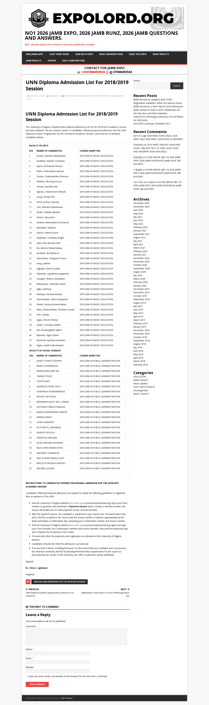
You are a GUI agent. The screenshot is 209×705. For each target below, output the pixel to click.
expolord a (54, 95)
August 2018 (139, 343)
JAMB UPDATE (140, 380)
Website (30, 667)
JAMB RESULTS (33, 60)
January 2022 (139, 230)
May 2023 (138, 213)
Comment (31, 626)
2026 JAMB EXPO (34, 54)
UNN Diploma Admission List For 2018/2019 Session (59, 581)
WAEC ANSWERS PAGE (111, 54)
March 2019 (139, 320)
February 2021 (140, 251)
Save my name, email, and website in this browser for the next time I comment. (68, 676)
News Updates (83, 95)
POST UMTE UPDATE (100, 95)
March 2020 (139, 278)
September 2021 (141, 234)
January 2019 (139, 326)
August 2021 (139, 237)
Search (136, 80)
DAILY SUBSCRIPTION (73, 60)
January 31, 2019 (37, 95)
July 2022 (137, 216)
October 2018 (140, 337)
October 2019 (140, 295)
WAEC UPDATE (141, 393)
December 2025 (141, 203)
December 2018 (141, 330)
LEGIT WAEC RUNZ (59, 54)
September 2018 (141, 340)
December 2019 (141, 289)
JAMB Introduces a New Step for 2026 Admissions (158, 106)
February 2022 (140, 227)
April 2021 (138, 244)
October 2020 (140, 264)
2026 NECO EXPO (84, 54)
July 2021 (137, 241)
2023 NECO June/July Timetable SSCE (151, 123)
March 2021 (139, 247)
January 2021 (139, 254)
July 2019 (137, 306)
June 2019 (138, 309)
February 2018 (140, 364)
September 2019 (141, 299)
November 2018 (141, 333)
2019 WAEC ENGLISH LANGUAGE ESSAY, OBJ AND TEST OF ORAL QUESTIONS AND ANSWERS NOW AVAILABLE (156, 148)
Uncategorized (117, 95)
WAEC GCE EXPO (137, 54)
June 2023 (138, 210)
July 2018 (137, 347)
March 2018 (139, 361)
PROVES (52, 60)
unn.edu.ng (76, 503)
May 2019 (138, 313)
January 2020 (139, 285)
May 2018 (138, 354)
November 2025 (141, 206)
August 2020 (139, 271)
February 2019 (140, 323)
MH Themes (67, 698)
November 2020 (141, 261)
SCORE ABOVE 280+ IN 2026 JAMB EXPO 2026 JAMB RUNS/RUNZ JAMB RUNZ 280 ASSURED (157, 161)
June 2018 (138, 350)
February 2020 (140, 282)
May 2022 (138, 223)
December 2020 (141, 258)
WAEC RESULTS (161, 54)
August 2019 (139, 302)
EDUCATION (70, 95)
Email (29, 658)
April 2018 (138, 357)
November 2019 (141, 292)
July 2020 (137, 275)
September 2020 (141, 268)
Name (29, 649)
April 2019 (138, 316)
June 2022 (138, 220)
